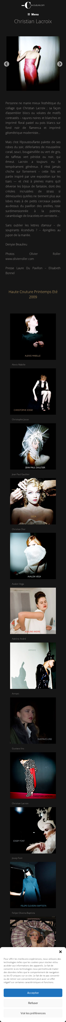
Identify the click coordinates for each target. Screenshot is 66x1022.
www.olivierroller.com (20, 259)
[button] (60, 952)
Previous (5, 63)
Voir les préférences (33, 1013)
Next (58, 63)
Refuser (33, 1003)
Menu (35, 14)
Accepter (33, 993)
